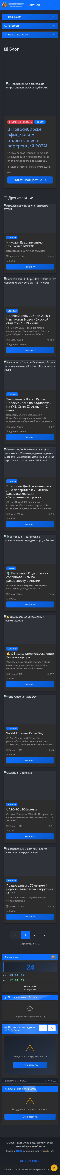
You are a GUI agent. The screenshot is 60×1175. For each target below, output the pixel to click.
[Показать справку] (43, 1028)
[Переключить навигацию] (54, 5)
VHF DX (52, 1080)
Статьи (11, 568)
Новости (40, 121)
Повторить (31, 1064)
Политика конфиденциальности (39, 1169)
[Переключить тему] (54, 1167)
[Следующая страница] (44, 935)
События (12, 310)
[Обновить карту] (52, 1028)
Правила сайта (12, 1169)
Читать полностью (28, 180)
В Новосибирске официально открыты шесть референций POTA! (27, 137)
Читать (28, 266)
